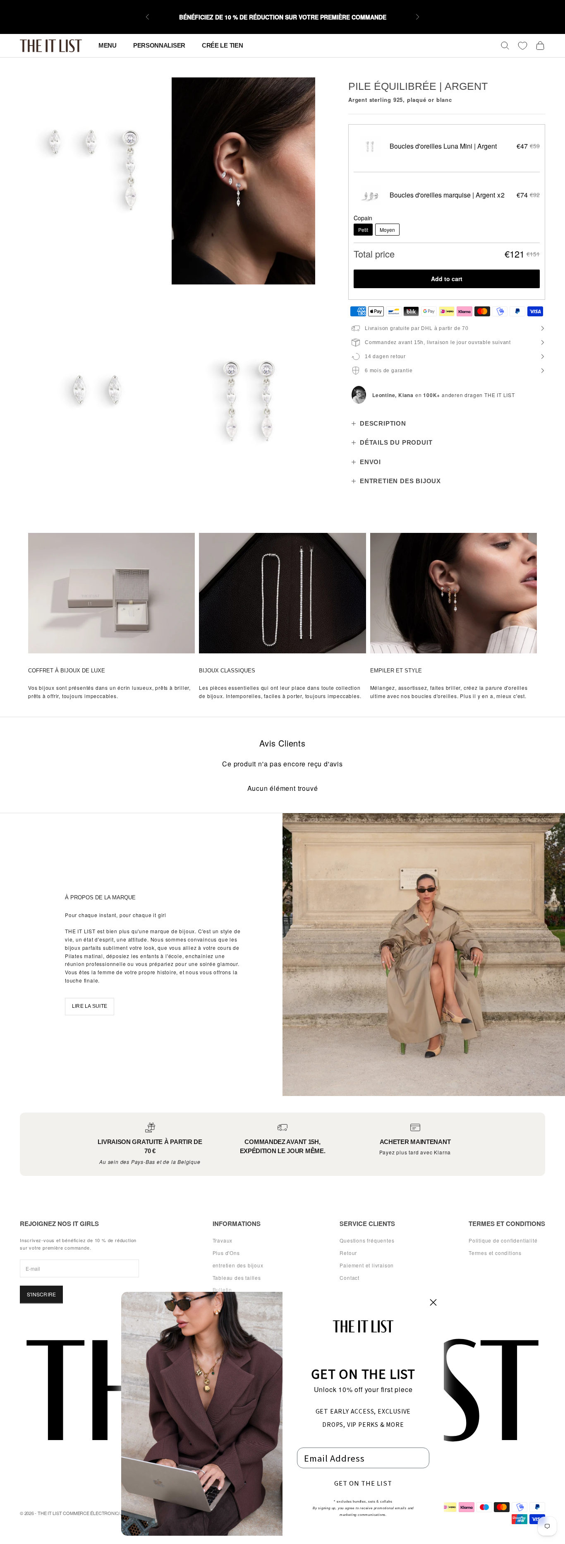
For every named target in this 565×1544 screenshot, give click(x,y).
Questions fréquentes (367, 1240)
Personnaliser (159, 45)
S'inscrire (41, 1294)
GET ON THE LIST (363, 1483)
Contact (349, 1277)
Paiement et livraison (367, 1265)
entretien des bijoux (238, 1265)
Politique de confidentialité (503, 1240)
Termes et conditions (495, 1252)
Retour (348, 1252)
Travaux (223, 1240)
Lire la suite (89, 1006)
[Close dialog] (433, 1302)
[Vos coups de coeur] (522, 45)
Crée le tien (222, 45)
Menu (107, 45)
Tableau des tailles (237, 1277)
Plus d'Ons (226, 1252)
